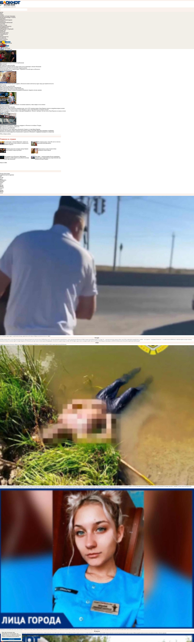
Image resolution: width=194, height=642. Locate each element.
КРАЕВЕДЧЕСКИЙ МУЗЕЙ (6, 22)
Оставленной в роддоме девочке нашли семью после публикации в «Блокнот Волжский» (20, 66)
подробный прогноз (4, 174)
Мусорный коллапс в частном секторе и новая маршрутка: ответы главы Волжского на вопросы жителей (24, 109)
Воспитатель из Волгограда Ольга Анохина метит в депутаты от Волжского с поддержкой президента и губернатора (27, 131)
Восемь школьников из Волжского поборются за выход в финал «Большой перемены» (18, 344)
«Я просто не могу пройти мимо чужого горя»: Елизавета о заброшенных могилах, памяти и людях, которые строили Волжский (25, 629)
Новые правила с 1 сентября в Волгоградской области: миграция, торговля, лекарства (67, 629)
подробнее (11, 174)
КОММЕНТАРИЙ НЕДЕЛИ (6, 20)
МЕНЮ (1, 12)
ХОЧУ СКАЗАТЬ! (4, 39)
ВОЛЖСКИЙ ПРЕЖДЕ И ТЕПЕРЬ (8, 17)
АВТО (1, 13)
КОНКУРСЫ (3, 21)
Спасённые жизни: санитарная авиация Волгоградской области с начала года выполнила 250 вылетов (62, 339)
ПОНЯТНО (11, 639)
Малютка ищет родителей (6, 49)
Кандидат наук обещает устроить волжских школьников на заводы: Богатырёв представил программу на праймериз (27, 130)
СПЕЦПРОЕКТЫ (4, 34)
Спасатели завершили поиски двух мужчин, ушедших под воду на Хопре (15, 486)
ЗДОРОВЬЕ (3, 18)
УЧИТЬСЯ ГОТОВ (8, 43)
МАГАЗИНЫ (7, 48)
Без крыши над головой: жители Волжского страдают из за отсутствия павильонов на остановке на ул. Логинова (133, 486)
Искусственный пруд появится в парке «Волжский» (12, 88)
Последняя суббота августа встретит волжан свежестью (130, 629)
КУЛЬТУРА (2, 24)
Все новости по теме (5, 65)
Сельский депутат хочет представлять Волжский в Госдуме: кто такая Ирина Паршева (20, 129)
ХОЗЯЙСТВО (3, 38)
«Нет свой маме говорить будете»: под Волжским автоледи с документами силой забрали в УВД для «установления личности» (23, 336)
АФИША (2, 15)
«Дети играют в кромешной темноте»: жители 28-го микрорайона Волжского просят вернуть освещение (63, 487)
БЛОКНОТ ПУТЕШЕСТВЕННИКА (7, 16)
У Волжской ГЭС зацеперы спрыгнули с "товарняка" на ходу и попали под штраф (173, 486)
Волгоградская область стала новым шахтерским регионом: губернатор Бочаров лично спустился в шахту (21, 339)
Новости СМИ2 (3, 162)
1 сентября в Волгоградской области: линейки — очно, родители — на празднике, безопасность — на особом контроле (148, 339)
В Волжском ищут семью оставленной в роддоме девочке (13, 68)
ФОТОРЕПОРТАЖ (4, 36)
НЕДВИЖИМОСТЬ (4, 27)
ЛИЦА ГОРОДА (3, 25)
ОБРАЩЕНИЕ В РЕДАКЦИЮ (6, 29)
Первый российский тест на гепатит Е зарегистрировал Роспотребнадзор (82, 486)
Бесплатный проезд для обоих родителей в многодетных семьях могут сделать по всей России (48, 486)
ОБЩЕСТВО (3, 30)
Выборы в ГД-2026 (4, 112)
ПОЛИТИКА (2, 31)
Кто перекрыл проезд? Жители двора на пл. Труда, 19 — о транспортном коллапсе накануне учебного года (104, 339)
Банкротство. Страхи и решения (104, 486)
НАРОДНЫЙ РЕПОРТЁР (5, 26)
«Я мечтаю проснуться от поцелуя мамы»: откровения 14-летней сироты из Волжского (20, 69)
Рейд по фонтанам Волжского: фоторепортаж (10, 87)
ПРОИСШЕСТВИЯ (4, 33)
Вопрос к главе (3, 91)
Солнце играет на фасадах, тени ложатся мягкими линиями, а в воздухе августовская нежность (102, 487)
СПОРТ (1, 35)
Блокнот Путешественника (6, 70)
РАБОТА (8, 42)
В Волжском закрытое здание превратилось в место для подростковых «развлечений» (101, 629)
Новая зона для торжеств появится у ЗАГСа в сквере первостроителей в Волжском (51, 344)
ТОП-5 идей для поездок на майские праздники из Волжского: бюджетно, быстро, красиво (21, 90)
